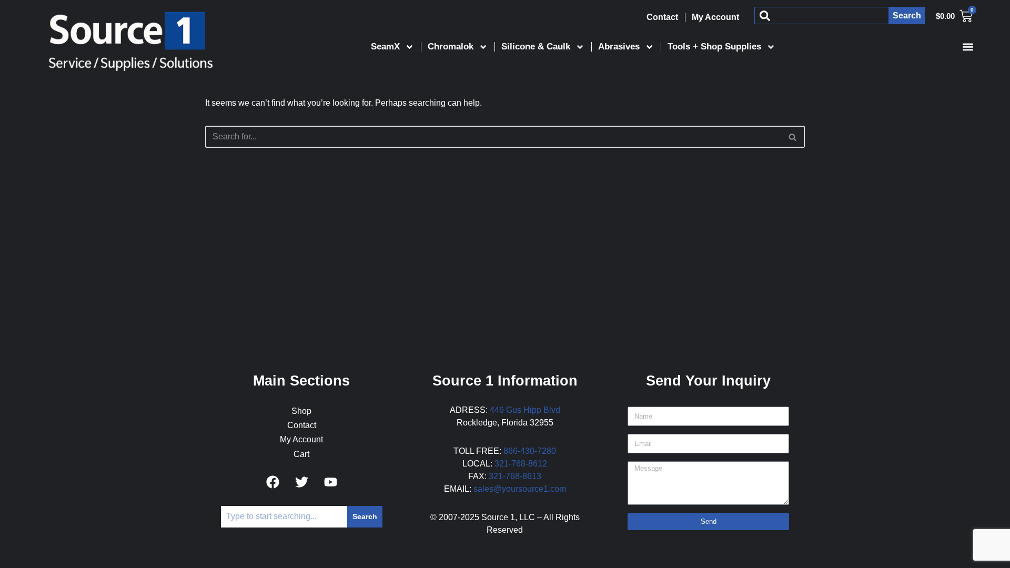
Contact (662, 17)
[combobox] (821, 15)
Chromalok (450, 47)
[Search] (793, 137)
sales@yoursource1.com (519, 488)
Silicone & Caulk (535, 47)
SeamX (385, 47)
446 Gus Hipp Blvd (525, 409)
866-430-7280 (529, 451)
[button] (967, 46)
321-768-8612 (520, 463)
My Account (715, 17)
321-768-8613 (515, 476)
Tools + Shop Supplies (714, 47)
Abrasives (619, 47)
